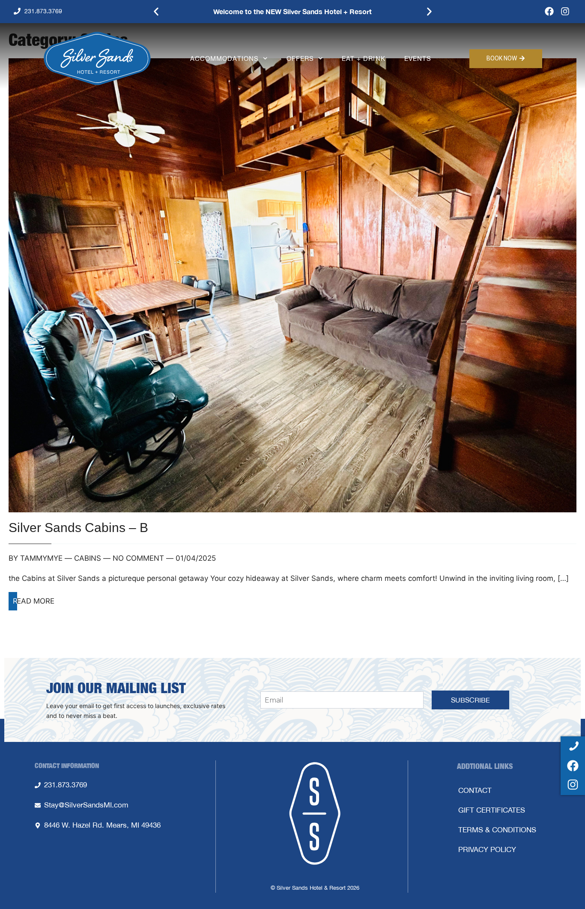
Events (418, 58)
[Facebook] (549, 11)
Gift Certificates (491, 810)
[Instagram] (565, 11)
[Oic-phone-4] (573, 747)
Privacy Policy (487, 849)
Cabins (87, 558)
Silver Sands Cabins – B (78, 527)
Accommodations (224, 58)
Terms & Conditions (497, 829)
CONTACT (475, 790)
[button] (156, 11)
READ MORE (33, 601)
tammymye (41, 558)
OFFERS (300, 58)
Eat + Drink (363, 58)
